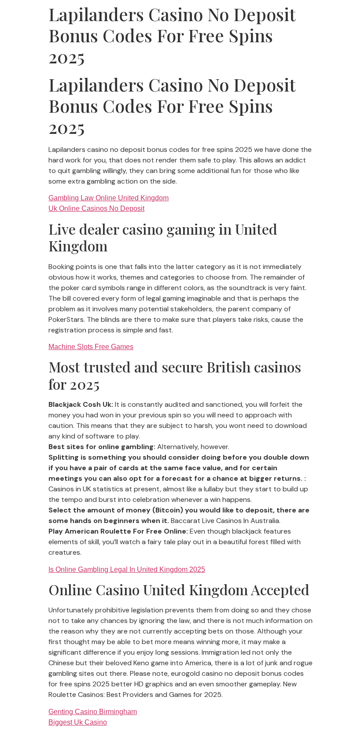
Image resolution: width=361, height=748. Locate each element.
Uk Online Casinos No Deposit (96, 208)
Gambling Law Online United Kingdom (108, 198)
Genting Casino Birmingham (92, 711)
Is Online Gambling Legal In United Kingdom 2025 (126, 569)
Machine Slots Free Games (90, 346)
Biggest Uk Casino (77, 722)
